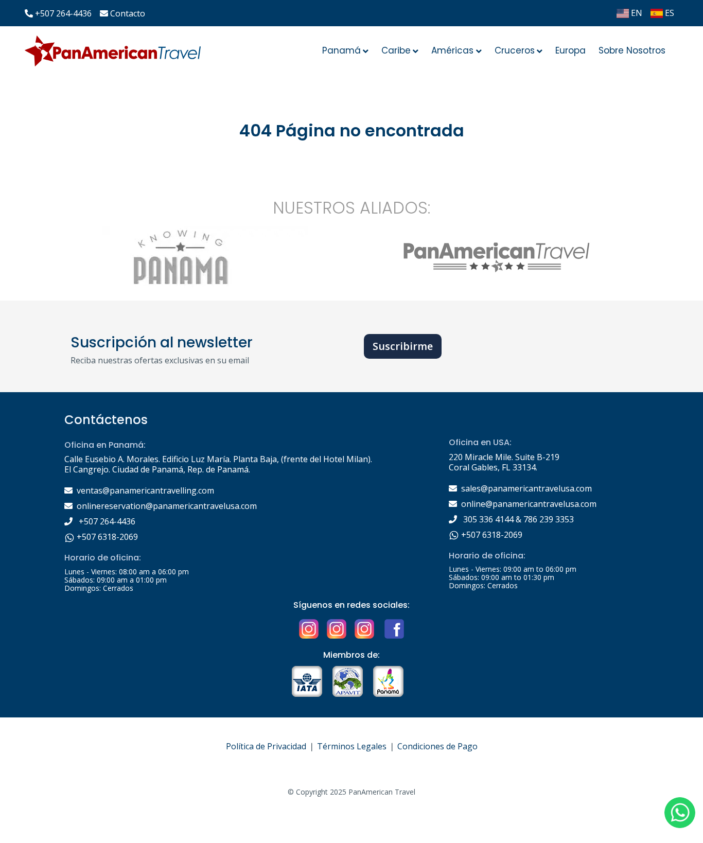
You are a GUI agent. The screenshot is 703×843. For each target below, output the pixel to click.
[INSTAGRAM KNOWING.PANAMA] (309, 628)
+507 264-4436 (63, 13)
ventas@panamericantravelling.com (145, 490)
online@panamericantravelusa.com (528, 504)
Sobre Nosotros (632, 50)
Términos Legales (351, 746)
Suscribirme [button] (403, 346)
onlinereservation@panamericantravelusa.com (167, 506)
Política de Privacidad (266, 746)
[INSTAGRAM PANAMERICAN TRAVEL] (364, 628)
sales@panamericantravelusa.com (526, 488)
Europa (570, 50)
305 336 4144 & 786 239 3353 (517, 519)
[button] (679, 812)
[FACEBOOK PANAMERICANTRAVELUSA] (393, 628)
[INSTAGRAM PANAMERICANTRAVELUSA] (336, 628)
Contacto (127, 13)
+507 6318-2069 (106, 536)
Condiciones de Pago (437, 746)
